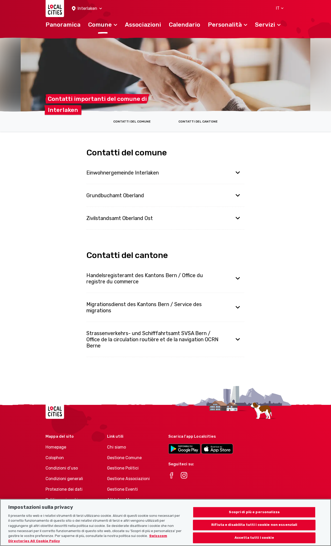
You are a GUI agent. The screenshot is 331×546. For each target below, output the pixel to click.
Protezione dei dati (64, 489)
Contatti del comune (132, 121)
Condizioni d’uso (62, 468)
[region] (165, 522)
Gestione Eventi (122, 489)
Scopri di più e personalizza (254, 512)
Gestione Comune (124, 457)
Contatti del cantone (198, 121)
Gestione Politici (123, 468)
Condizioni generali (64, 478)
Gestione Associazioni (128, 478)
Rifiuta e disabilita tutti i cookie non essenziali (254, 525)
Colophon (55, 457)
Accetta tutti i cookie (254, 538)
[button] (87, 8)
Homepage (56, 447)
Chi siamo (116, 447)
